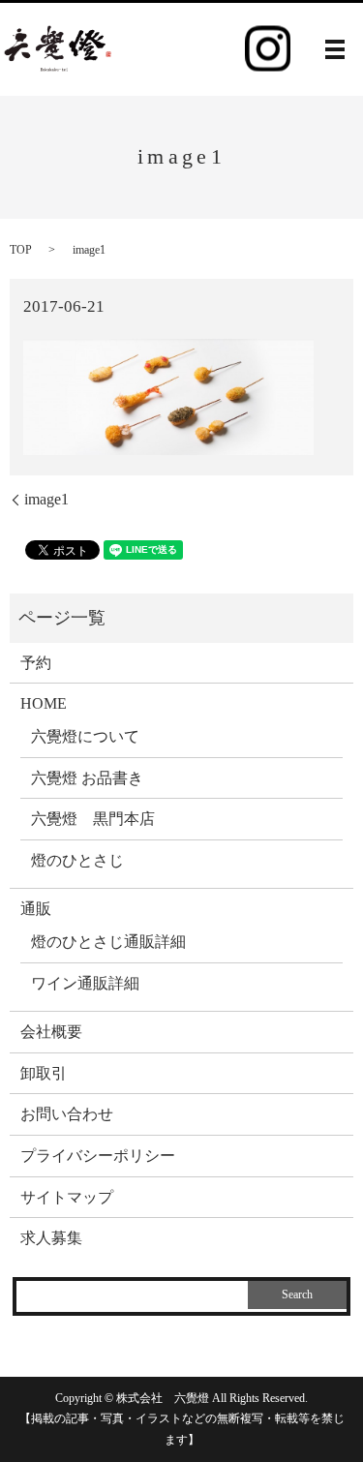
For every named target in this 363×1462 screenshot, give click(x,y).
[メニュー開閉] (335, 49)
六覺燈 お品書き (87, 778)
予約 (35, 663)
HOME (43, 703)
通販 (35, 908)
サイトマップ (66, 1197)
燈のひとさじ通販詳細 (108, 941)
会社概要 (51, 1031)
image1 (46, 499)
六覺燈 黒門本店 (93, 818)
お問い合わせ (66, 1114)
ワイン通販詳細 (85, 983)
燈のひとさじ (77, 860)
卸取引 (43, 1073)
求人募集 (51, 1238)
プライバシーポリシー (97, 1155)
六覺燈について (85, 736)
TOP (21, 250)
